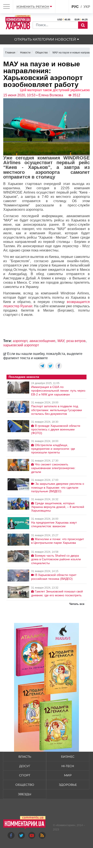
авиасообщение (42, 341)
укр (86, 7)
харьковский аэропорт (21, 345)
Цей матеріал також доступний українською (55, 90)
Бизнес (67, 757)
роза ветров (76, 341)
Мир (68, 775)
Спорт (24, 775)
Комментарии (65, 825)
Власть (24, 757)
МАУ (61, 341)
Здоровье (68, 785)
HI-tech (67, 766)
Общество (24, 785)
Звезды (24, 794)
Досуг (24, 766)
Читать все (76, 604)
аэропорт (20, 341)
